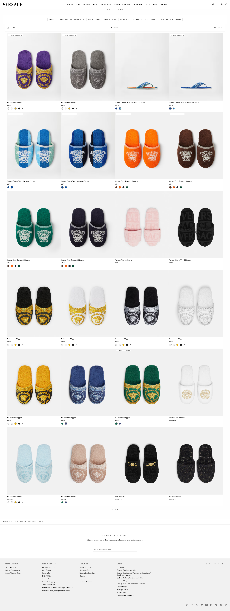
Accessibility (121, 592)
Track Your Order (48, 585)
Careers (82, 576)
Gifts (147, 4)
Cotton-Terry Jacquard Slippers (126, 181)
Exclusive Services (48, 567)
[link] (7, 521)
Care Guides (46, 570)
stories (163, 4)
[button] (226, 4)
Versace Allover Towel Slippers (180, 260)
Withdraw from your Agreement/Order (56, 590)
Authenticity (46, 579)
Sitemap (82, 579)
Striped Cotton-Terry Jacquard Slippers (21, 181)
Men (95, 4)
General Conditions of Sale (126, 570)
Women (86, 4)
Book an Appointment (12, 570)
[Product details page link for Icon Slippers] (142, 461)
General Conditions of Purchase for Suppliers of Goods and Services (133, 574)
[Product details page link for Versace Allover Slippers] (142, 224)
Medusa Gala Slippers (177, 418)
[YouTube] (206, 604)
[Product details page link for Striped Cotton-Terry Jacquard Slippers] (34, 145)
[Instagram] (187, 604)
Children (137, 4)
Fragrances (105, 4)
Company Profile (85, 567)
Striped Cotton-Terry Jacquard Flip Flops (130, 102)
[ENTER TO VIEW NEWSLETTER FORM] (135, 549)
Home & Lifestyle (122, 4)
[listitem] (52, 19)
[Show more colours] (23, 108)
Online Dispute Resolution (126, 595)
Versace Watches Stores (13, 573)
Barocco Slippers (175, 496)
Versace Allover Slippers (123, 260)
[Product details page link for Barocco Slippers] (196, 461)
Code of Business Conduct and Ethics (130, 578)
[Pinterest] (201, 604)
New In (70, 4)
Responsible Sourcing (87, 573)
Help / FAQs (46, 576)
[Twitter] (197, 604)
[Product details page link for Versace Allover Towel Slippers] (196, 224)
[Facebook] (192, 604)
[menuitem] (70, 4)
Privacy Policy (122, 581)
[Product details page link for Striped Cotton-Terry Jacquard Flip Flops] (142, 67)
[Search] (213, 4)
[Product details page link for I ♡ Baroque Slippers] (34, 67)
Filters (13, 28)
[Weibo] (220, 604)
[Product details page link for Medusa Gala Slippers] (196, 382)
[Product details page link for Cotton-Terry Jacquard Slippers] (142, 145)
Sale (155, 4)
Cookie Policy (122, 587)
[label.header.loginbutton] (222, 4)
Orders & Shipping (48, 582)
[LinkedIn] (211, 604)
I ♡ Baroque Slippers (14, 102)
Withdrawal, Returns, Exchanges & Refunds (57, 588)
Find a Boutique (10, 567)
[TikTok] (225, 604)
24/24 (115, 510)
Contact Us (46, 573)
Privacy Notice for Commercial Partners (131, 584)
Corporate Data (85, 570)
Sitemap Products (86, 582)
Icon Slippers (120, 496)
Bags (78, 4)
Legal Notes (121, 567)
